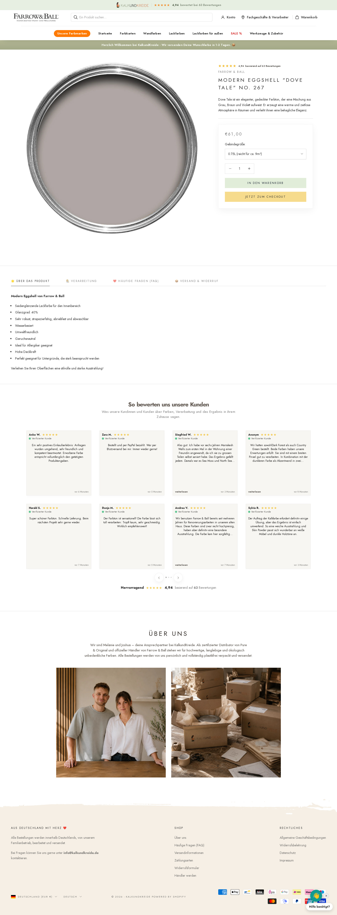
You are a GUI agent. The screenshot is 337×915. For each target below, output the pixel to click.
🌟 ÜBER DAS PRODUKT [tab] (30, 281)
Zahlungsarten (183, 860)
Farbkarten (127, 33)
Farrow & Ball (231, 72)
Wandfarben (152, 33)
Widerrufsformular (186, 868)
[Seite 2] (168, 577)
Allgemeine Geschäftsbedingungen (303, 837)
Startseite (105, 33)
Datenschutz (288, 852)
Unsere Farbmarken (72, 33)
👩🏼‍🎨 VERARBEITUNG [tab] (81, 281)
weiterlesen (181, 491)
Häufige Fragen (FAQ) (189, 845)
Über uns (180, 837)
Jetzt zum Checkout (265, 196)
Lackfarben (177, 33)
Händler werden (185, 875)
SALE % (236, 33)
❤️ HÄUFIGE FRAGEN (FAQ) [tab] (136, 281)
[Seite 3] (171, 577)
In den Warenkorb (265, 183)
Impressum (287, 860)
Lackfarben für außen (208, 33)
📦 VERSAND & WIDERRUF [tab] (196, 281)
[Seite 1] (165, 577)
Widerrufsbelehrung (293, 845)
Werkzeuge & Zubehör (266, 33)
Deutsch (70, 896)
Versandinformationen (189, 852)
